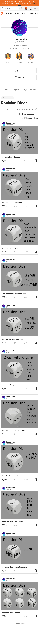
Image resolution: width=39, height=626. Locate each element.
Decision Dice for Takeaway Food (15, 430)
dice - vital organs (9, 385)
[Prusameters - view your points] (26, 8)
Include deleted (32, 118)
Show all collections (8, 97)
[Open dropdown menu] (36, 29)
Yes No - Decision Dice (11, 476)
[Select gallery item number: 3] (21, 426)
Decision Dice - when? (11, 248)
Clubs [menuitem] (23, 13)
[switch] (24, 118)
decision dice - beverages (12, 521)
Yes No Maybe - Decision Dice (14, 294)
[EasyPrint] (22, 8)
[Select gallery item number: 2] (19, 426)
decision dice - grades (11, 612)
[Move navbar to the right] (37, 14)
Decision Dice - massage (12, 202)
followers (14, 48)
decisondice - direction (11, 157)
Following (25, 48)
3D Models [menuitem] (9, 13)
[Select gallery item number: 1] (17, 426)
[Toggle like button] (3, 160)
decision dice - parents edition (14, 567)
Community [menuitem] (32, 13)
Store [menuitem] (17, 13)
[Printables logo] (2, 13)
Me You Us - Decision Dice (13, 339)
